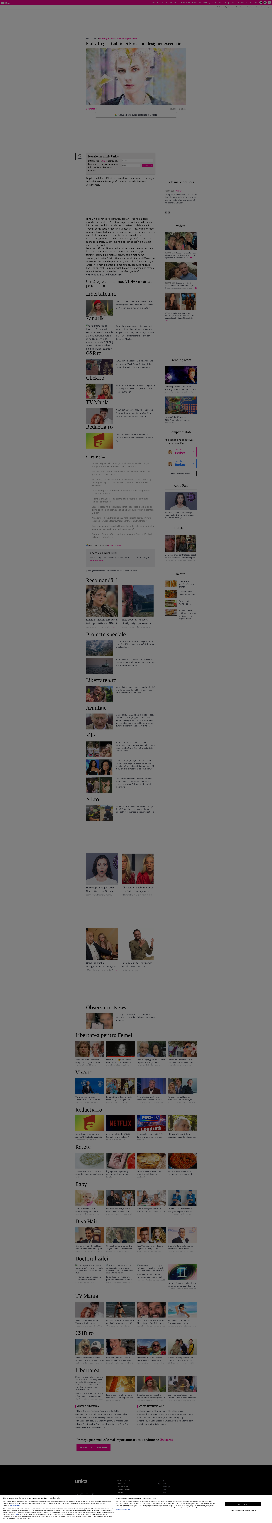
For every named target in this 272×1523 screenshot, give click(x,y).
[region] (136, 1509)
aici (17, 1514)
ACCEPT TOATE (243, 1504)
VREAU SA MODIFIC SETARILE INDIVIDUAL (243, 1510)
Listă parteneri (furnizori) (123, 1509)
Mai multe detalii (15, 1505)
